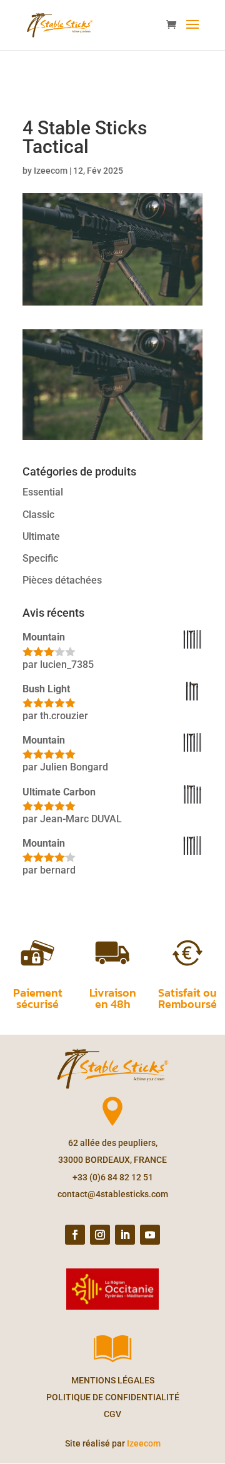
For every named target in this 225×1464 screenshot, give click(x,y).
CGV (112, 1414)
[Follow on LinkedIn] (125, 1235)
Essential (42, 492)
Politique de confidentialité (112, 1397)
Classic (38, 514)
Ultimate (41, 536)
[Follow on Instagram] (100, 1235)
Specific (40, 558)
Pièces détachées (62, 580)
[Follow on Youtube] (150, 1235)
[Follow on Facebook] (75, 1235)
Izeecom (51, 171)
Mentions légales (112, 1380)
